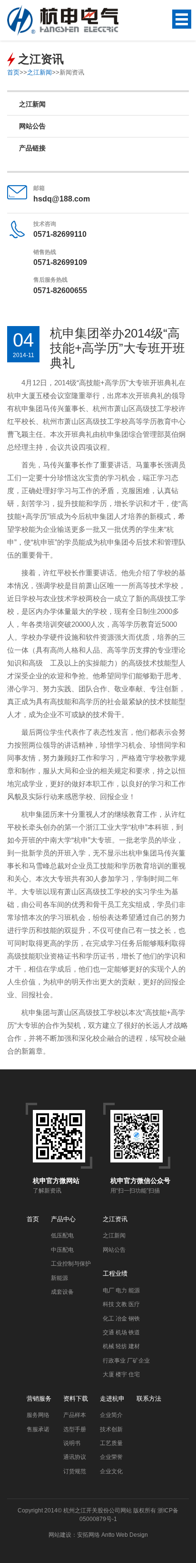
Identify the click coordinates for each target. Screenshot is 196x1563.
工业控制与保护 (71, 1263)
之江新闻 (39, 72)
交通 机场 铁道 (121, 1332)
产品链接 (32, 148)
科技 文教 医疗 (121, 1304)
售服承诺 (38, 1429)
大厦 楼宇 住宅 (121, 1374)
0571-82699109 (60, 262)
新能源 (59, 1278)
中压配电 (62, 1249)
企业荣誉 (111, 1457)
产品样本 (74, 1415)
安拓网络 (88, 1534)
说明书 (71, 1443)
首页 (13, 72)
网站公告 (32, 126)
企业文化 (111, 1471)
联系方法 (149, 1398)
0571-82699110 (60, 234)
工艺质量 (111, 1443)
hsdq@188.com (61, 199)
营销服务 (39, 1398)
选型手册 (74, 1429)
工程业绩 (115, 1273)
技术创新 (111, 1429)
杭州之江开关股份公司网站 (97, 1510)
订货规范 (74, 1471)
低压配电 (62, 1235)
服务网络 (38, 1415)
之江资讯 (115, 1219)
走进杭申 (112, 1398)
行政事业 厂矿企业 (126, 1360)
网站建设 (60, 1534)
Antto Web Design (124, 1534)
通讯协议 (74, 1457)
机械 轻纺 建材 (121, 1346)
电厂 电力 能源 (121, 1290)
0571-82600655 (60, 290)
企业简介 (111, 1415)
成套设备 (62, 1291)
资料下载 (75, 1398)
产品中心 (63, 1219)
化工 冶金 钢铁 (121, 1318)
